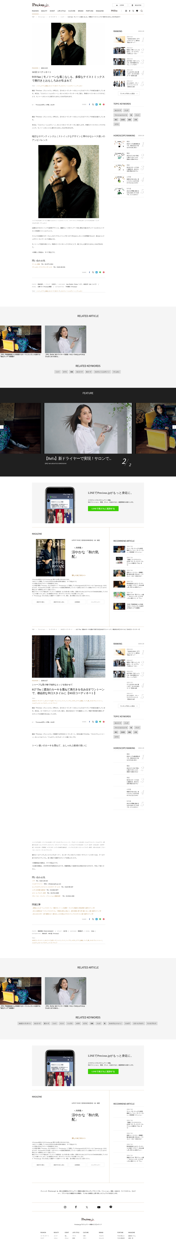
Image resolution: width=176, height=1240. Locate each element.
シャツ (62, 17)
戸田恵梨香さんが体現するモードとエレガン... (81, 458)
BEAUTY (56, 1232)
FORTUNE (120, 1232)
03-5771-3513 (49, 264)
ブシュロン (79, 86)
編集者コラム (132, 1236)
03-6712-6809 (55, 893)
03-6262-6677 (54, 890)
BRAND (101, 1232)
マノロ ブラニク (52, 703)
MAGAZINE (131, 1232)
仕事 (84, 1236)
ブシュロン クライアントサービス (42, 267)
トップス (68, 701)
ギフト (74, 1236)
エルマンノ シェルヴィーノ (68, 86)
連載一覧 (130, 1238)
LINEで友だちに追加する (103, 508)
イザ (33, 881)
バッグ (126, 110)
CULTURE (86, 1232)
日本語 (123, 119)
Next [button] (174, 427)
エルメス (101, 1238)
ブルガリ (101, 1236)
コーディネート (53, 17)
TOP (33, 17)
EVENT (67, 1232)
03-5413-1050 (70, 896)
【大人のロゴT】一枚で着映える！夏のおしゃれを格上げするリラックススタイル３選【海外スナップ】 (63, 914)
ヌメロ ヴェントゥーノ (96, 701)
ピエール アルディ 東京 (39, 893)
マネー (85, 1238)
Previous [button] (2, 427)
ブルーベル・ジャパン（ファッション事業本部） (46, 896)
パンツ (137, 115)
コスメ (55, 1238)
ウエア (42, 1238)
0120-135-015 (44, 881)
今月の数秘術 (121, 1238)
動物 (74, 1238)
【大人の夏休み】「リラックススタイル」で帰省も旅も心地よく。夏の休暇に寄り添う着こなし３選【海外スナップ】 (67, 911)
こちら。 (67, 579)
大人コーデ (51, 86)
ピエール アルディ (43, 703)
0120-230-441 (61, 267)
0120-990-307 (69, 887)
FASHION (35, 68)
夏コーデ (53, 701)
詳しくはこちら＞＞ (79, 575)
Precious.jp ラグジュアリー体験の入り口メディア (88, 1224)
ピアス (42, 86)
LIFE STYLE (76, 1232)
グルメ (66, 1238)
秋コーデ (57, 86)
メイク (55, 1236)
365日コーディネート (66, 629)
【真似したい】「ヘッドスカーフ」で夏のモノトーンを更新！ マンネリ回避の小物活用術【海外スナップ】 (63, 908)
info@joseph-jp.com (54, 884)
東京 (116, 119)
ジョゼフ (34, 703)
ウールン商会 (36, 264)
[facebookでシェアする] (89, 104)
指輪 (46, 86)
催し (66, 1236)
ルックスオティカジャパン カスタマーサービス (46, 887)
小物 (135, 119)
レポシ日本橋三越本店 (38, 890)
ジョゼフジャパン (37, 884)
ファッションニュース (121, 115)
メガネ (73, 701)
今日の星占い (121, 1236)
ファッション (41, 17)
